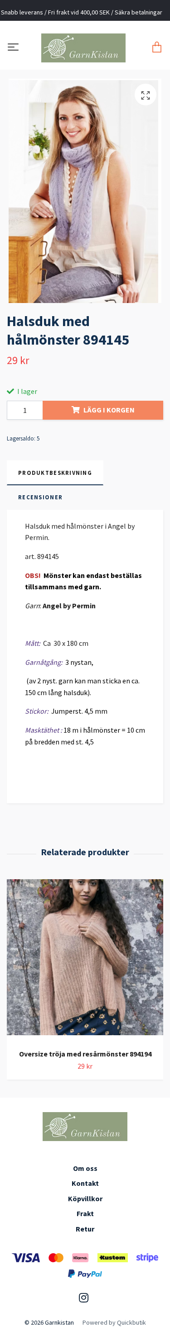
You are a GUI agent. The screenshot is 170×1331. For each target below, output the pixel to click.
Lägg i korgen (109, 409)
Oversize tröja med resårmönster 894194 (85, 1053)
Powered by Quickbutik (114, 1322)
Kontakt (85, 1183)
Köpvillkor (85, 1198)
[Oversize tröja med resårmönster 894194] (85, 960)
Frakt (85, 1213)
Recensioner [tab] (40, 497)
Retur (85, 1228)
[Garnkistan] (83, 48)
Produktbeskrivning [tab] (55, 472)
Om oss (85, 1168)
